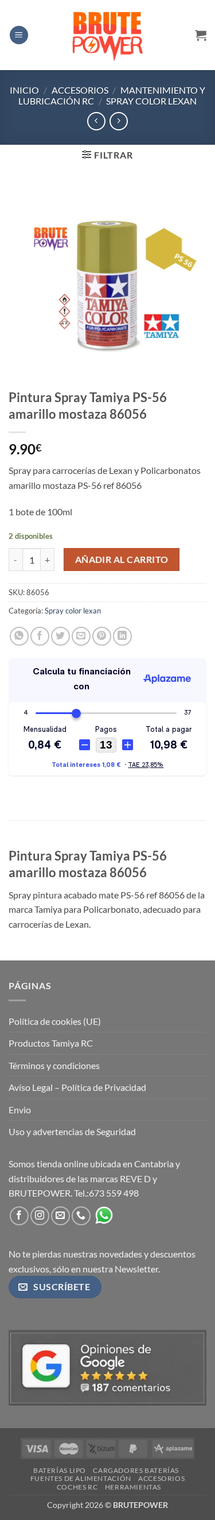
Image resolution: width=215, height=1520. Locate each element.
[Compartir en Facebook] (39, 636)
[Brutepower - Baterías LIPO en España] (107, 35)
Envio (20, 1109)
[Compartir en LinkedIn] (122, 636)
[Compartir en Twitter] (60, 636)
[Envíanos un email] (60, 1215)
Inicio (24, 89)
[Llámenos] (81, 1215)
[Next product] (96, 121)
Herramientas (133, 1487)
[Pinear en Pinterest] (101, 636)
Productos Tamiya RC (51, 1042)
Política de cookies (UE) (55, 1021)
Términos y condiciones (54, 1065)
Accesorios (80, 89)
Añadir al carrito (122, 559)
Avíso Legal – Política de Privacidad (77, 1087)
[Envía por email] (81, 636)
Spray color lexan (151, 100)
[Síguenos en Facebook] (19, 1215)
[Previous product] (118, 121)
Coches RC (77, 1487)
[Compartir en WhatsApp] (19, 636)
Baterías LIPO (59, 1470)
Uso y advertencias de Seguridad (72, 1131)
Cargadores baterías (136, 1470)
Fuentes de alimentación (80, 1478)
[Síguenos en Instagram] (39, 1215)
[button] (19, 35)
